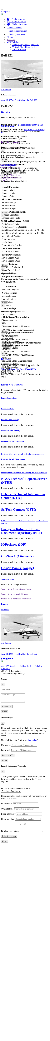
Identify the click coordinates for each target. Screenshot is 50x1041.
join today (32, 740)
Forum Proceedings (9, 398)
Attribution (6, 89)
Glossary (10, 37)
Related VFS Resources (12, 385)
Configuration (7, 126)
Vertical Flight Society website (25, 44)
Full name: (6, 803)
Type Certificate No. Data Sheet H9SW (18, 369)
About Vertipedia (8, 666)
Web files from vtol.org (10, 420)
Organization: (7, 809)
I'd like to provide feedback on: (15, 788)
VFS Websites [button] (13, 42)
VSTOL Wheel (19, 49)
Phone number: (7, 819)
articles (7, 409)
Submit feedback (9, 836)
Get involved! (25, 666)
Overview (5, 112)
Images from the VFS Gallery (12, 441)
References (6, 359)
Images (4, 604)
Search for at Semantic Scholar (14, 594)
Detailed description (10, 831)
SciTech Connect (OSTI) (18, 509)
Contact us (5, 668)
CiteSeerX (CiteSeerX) (17, 556)
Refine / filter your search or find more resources (22, 454)
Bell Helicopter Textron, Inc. (30, 125)
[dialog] (25, 155)
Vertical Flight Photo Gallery (24, 47)
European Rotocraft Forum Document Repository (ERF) (21, 531)
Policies (38, 666)
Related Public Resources (13, 459)
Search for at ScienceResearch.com (16, 589)
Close (4, 159)
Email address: (8, 814)
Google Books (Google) (17, 568)
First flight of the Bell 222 (19, 100)
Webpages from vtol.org (10, 430)
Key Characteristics (10, 142)
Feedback (11, 39)
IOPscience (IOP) (13, 544)
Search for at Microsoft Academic (16, 599)
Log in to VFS (7, 755)
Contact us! (7, 707)
